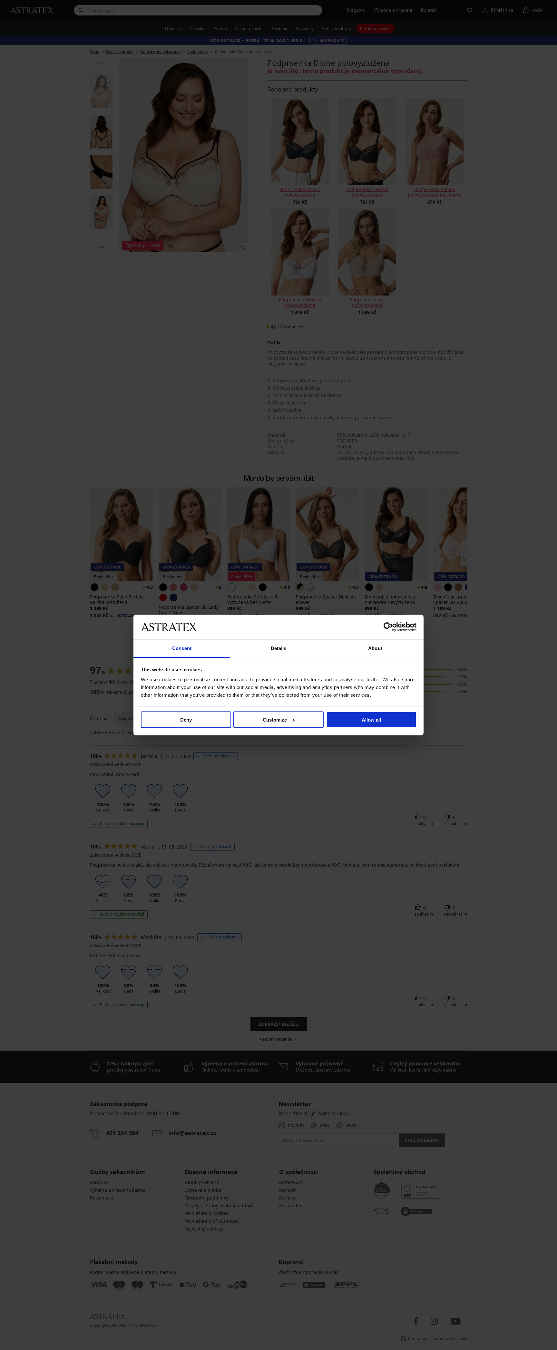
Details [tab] (279, 648)
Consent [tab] (181, 648)
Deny (186, 719)
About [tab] (375, 648)
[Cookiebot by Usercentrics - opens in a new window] (388, 627)
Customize (275, 719)
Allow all (371, 719)
